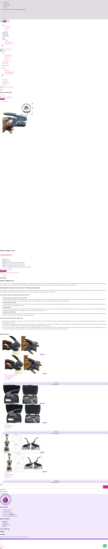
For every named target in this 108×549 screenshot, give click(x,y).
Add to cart (2, 99)
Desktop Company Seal (9, 474)
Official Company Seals (14, 272)
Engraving (7, 60)
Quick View (42, 354)
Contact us (7, 70)
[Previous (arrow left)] (0, 548)
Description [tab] (4, 275)
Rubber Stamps (8, 55)
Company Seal (6, 3)
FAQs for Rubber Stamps (10, 72)
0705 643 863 (11, 514)
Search (1, 484)
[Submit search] (12, 87)
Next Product (4, 101)
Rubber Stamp (6, 2)
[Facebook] (4, 12)
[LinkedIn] (4, 14)
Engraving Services (7, 5)
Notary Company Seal (9, 376)
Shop (3, 53)
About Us (4, 68)
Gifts (6, 58)
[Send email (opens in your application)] (4, 16)
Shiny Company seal (9, 425)
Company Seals (8, 56)
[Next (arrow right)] (1, 548)
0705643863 (2, 531)
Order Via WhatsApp (55, 384)
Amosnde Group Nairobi (8, 327)
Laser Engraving (5, 65)
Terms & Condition (8, 73)
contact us (4, 84)
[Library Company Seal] (18, 133)
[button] (105, 546)
